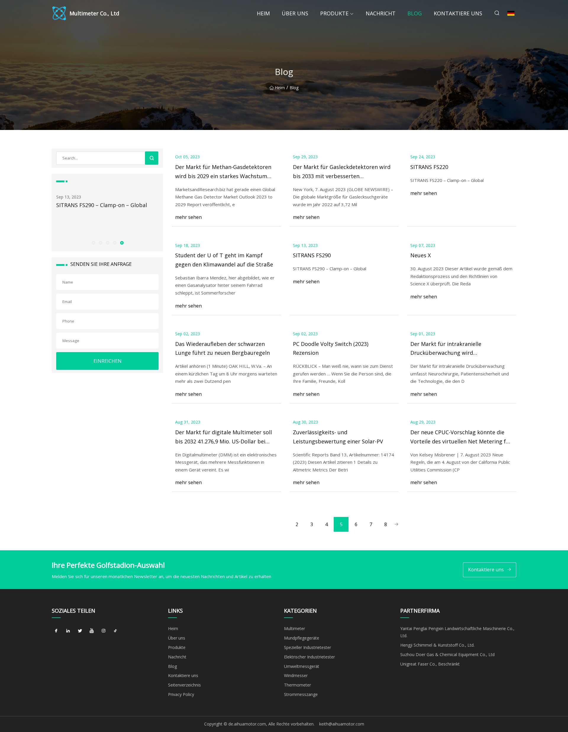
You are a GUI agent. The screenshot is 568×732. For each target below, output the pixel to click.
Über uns (295, 13)
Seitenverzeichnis (184, 685)
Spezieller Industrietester (307, 647)
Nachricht (381, 13)
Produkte (334, 13)
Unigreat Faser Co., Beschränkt (430, 664)
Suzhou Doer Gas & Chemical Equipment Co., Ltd (447, 654)
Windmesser (296, 675)
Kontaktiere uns (458, 13)
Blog (414, 13)
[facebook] (56, 630)
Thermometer (297, 685)
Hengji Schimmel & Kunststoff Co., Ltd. (437, 645)
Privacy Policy (181, 694)
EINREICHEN (107, 361)
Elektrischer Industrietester (309, 657)
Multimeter (294, 628)
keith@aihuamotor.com (341, 724)
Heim (263, 13)
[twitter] (79, 630)
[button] (93, 242)
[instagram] (103, 630)
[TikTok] (115, 630)
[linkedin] (68, 630)
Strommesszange (301, 694)
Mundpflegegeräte (301, 638)
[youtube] (91, 630)
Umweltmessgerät (301, 666)
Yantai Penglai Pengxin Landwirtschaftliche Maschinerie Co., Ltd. (457, 632)
